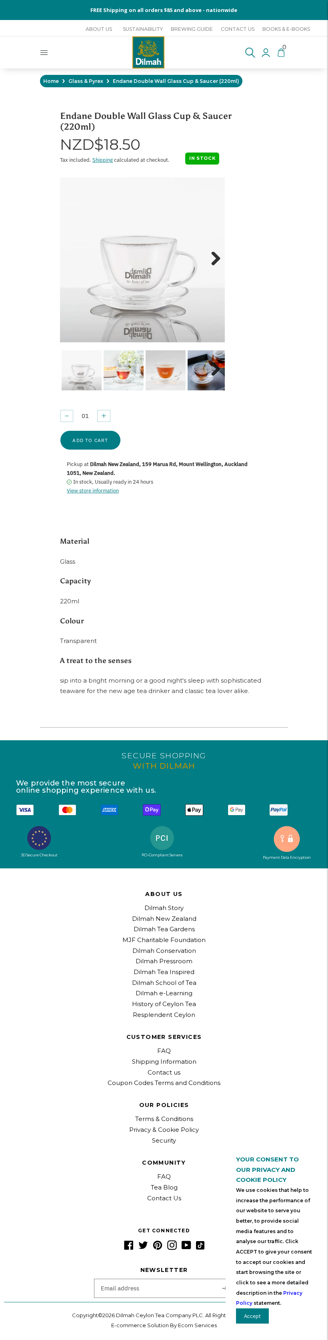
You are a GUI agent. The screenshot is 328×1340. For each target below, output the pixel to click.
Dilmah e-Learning (164, 993)
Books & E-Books (286, 29)
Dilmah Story (164, 908)
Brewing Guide (192, 29)
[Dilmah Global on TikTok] (200, 1248)
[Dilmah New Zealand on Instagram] (172, 1248)
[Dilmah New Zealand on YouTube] (186, 1248)
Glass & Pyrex (85, 81)
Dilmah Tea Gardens (164, 929)
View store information (93, 490)
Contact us (237, 29)
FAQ (164, 1051)
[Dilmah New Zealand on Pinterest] (157, 1248)
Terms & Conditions (164, 1119)
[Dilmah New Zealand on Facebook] (129, 1248)
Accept (252, 1316)
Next (213, 260)
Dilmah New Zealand (164, 918)
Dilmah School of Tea (164, 982)
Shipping (102, 160)
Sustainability (143, 29)
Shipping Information (164, 1061)
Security (164, 1140)
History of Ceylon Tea (164, 1004)
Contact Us (164, 1198)
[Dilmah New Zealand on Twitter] (143, 1248)
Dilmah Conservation (164, 950)
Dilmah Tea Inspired (164, 972)
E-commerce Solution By (144, 1325)
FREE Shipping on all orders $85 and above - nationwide (163, 10)
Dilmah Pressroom (164, 961)
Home (51, 81)
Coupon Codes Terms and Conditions (164, 1083)
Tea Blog (164, 1187)
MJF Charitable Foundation (164, 940)
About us (99, 29)
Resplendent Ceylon (164, 1015)
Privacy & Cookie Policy (164, 1129)
